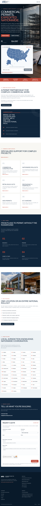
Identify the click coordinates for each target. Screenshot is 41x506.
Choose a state (28, 69)
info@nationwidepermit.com (6, 415)
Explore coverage (15, 35)
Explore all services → (4, 157)
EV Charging (24, 486)
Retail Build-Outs (25, 481)
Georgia (2, 494)
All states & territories (5, 492)
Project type (23, 430)
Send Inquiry (34, 461)
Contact (39, 504)
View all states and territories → (7, 72)
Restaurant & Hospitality (26, 483)
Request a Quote (5, 35)
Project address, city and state (7, 440)
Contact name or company (7, 430)
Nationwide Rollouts (26, 479)
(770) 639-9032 (4, 413)
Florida (2, 495)
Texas (2, 497)
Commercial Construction (27, 477)
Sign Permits (24, 484)
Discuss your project (6, 105)
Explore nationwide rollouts (7, 324)
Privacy (35, 504)
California (3, 499)
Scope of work (5, 446)
